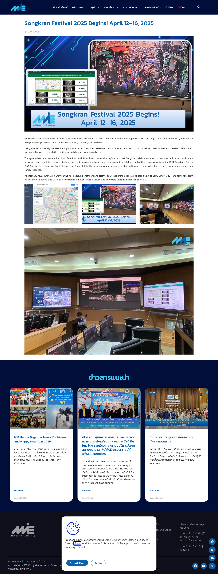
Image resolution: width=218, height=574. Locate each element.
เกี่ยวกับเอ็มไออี (60, 7)
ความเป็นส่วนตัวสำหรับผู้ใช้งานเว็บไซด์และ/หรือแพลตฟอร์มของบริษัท (192, 537)
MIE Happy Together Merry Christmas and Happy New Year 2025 (40, 439)
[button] (212, 541)
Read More (19, 490)
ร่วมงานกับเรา (130, 7)
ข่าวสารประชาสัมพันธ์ (151, 7)
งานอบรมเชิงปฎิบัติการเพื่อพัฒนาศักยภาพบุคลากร (171, 439)
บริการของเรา (79, 7)
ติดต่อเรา (170, 7)
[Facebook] (195, 566)
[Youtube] (204, 566)
